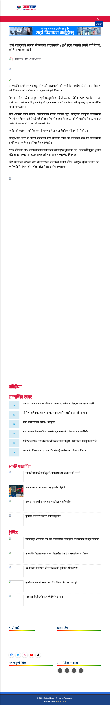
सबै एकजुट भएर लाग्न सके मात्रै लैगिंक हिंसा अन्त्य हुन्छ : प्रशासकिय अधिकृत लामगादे (60, 441)
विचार (11, 678)
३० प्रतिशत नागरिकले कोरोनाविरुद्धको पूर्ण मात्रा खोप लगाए (51, 568)
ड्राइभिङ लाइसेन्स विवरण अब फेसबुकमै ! (43, 516)
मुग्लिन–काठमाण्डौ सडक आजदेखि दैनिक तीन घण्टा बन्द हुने (51, 583)
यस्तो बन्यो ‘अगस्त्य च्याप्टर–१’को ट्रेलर (39, 422)
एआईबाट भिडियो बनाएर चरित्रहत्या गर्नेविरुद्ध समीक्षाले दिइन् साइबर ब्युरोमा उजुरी (58, 403)
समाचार (11, 671)
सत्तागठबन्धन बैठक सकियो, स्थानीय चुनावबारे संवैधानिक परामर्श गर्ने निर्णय (55, 432)
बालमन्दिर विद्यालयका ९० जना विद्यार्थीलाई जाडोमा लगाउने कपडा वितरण (54, 451)
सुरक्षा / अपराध (14, 684)
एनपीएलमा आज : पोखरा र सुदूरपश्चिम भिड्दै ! (45, 488)
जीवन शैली (12, 681)
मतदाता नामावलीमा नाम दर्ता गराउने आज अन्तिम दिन (48, 502)
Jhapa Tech (61, 701)
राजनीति (12, 675)
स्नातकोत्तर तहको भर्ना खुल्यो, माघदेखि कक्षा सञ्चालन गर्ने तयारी (52, 473)
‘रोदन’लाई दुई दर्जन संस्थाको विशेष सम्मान (44, 597)
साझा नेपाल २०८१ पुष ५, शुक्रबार (28, 58)
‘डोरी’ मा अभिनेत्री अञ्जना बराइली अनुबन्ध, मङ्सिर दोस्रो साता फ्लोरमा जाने (55, 413)
